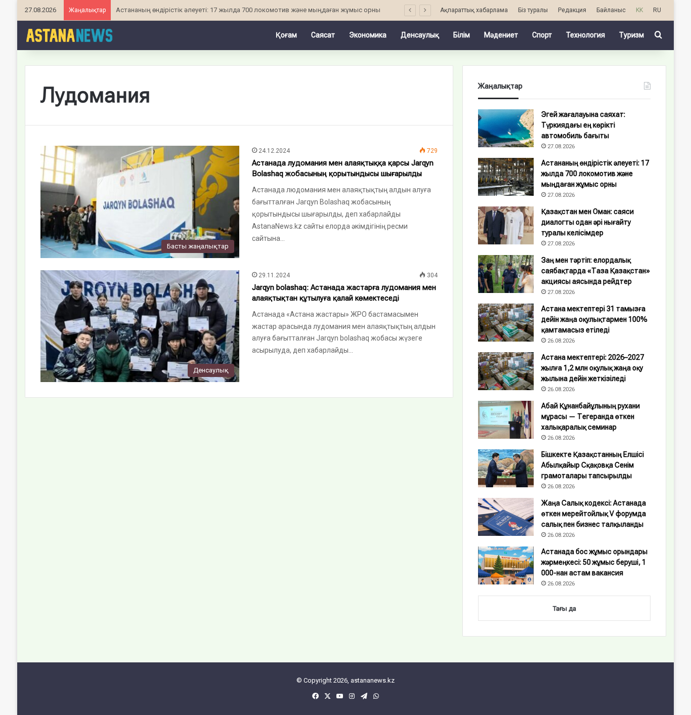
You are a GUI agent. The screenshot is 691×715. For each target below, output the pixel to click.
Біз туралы (533, 10)
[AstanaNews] (69, 35)
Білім (461, 35)
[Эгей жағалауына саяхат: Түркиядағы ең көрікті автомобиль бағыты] (506, 128)
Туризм (631, 35)
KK (639, 10)
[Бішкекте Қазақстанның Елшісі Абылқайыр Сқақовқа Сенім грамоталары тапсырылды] (506, 468)
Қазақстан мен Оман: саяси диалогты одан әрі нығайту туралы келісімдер (587, 222)
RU (657, 10)
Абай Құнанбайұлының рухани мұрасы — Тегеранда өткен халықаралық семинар (590, 416)
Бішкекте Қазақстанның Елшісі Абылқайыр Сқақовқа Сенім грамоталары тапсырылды (592, 465)
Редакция (572, 10)
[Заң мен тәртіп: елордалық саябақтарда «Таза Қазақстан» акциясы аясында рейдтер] (506, 274)
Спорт (542, 35)
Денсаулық (420, 35)
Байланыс (611, 10)
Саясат (323, 35)
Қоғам (286, 35)
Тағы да (564, 608)
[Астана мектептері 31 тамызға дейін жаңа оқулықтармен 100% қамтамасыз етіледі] (506, 323)
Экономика (367, 35)
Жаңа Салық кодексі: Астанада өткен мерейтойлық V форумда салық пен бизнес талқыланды (593, 513)
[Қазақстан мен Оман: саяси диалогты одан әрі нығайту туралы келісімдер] (506, 225)
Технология (585, 35)
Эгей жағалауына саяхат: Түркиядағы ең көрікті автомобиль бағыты (583, 125)
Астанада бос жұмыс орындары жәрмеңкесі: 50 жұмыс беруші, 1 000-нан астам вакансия (594, 562)
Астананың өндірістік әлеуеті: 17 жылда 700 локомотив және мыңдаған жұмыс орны (595, 173)
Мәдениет (501, 35)
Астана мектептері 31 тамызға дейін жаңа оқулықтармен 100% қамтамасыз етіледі (594, 319)
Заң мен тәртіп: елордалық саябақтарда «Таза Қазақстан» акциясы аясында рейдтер (595, 270)
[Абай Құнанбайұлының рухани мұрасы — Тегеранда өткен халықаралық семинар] (506, 420)
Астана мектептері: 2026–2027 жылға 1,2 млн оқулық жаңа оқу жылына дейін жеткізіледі (592, 368)
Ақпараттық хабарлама (474, 10)
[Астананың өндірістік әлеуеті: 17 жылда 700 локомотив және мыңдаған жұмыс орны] (506, 177)
